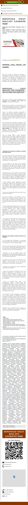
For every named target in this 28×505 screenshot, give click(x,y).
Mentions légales (4, 503)
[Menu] (22, 2)
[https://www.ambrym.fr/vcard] (14, 450)
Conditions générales (13, 503)
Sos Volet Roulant (8, 490)
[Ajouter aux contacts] (19, 2)
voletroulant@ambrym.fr (10, 462)
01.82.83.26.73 (12, 2)
